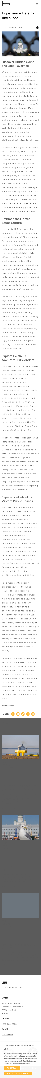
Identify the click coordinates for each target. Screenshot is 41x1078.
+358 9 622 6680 (9, 1024)
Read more (7, 808)
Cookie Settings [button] (29, 1061)
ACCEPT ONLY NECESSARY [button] (18, 1074)
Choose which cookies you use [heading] (19, 1047)
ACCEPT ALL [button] (12, 1068)
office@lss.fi (7, 1034)
